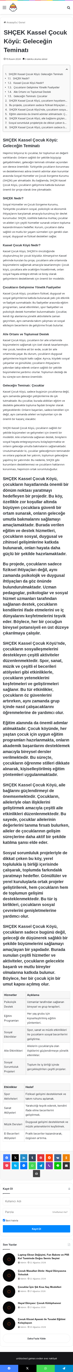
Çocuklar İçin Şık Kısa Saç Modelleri (39, 1287)
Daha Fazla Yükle (36, 1338)
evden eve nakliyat (46, 1358)
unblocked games (26, 1358)
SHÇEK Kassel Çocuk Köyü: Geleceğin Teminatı (36, 74)
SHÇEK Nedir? (21, 78)
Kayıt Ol (36, 1228)
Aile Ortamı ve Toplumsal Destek (32, 91)
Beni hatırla (11, 1220)
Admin (23, 1262)
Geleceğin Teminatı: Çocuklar (30, 96)
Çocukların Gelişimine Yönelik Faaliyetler (37, 87)
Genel (22, 22)
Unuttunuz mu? (60, 1212)
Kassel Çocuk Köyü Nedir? (28, 82)
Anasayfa (11, 22)
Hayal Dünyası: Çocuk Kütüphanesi (39, 1303)
